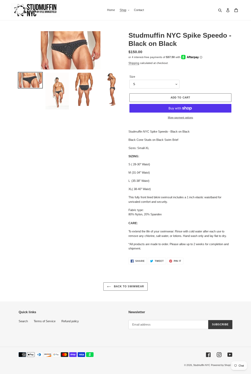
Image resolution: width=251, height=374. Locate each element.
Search (23, 321)
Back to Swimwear (128, 286)
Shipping (133, 63)
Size (132, 76)
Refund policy (70, 321)
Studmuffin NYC (201, 365)
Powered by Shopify (221, 365)
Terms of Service (44, 321)
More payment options (180, 117)
